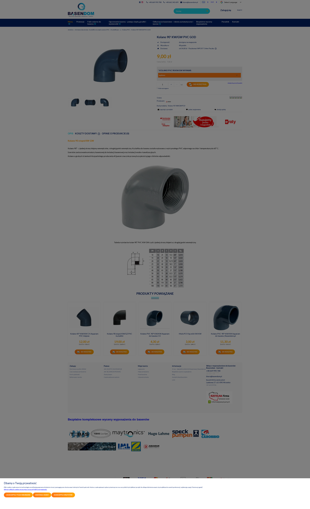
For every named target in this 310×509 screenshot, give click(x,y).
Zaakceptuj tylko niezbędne (18, 495)
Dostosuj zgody (42, 495)
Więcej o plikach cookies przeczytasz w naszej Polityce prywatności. (25, 489)
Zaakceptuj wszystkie (63, 495)
